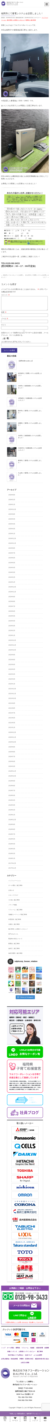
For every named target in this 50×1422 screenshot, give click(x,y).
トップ (3, 1348)
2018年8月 (11, 829)
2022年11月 (12, 645)
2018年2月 (11, 853)
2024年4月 (11, 567)
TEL (5, 1420)
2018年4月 (11, 844)
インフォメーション (14, 880)
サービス (15, 1420)
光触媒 (32, 1348)
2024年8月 (11, 548)
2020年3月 (11, 766)
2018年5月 (11, 839)
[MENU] (46, 4)
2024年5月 (11, 562)
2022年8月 (11, 659)
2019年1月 (11, 815)
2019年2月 (11, 810)
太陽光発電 (39, 1348)
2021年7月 (11, 713)
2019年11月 (12, 771)
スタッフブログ (13, 895)
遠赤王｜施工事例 (14, 948)
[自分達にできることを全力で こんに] (18, 984)
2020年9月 (11, 747)
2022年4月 (11, 674)
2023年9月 (11, 596)
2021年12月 (12, 689)
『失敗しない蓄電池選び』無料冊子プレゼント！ (25, 1414)
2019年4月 (11, 800)
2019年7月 (11, 790)
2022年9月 (11, 655)
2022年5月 (11, 669)
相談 (45, 1420)
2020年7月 (11, 756)
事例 (25, 1420)
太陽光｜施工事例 (14, 924)
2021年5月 (11, 723)
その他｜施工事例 (14, 900)
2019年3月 (11, 805)
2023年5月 (11, 616)
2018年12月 (12, 819)
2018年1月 (11, 858)
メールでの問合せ (21, 1305)
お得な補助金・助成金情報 (9, 1359)
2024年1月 (11, 582)
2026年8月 (11, 495)
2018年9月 (11, 824)
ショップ (35, 1420)
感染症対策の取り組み (42, 1359)
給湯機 (47, 1348)
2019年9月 (11, 781)
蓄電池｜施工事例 (31, 20)
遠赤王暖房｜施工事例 (15, 953)
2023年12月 (12, 587)
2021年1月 (11, 727)
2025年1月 (11, 533)
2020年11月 (12, 737)
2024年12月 (12, 538)
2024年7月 (11, 553)
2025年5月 (11, 519)
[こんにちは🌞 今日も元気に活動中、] (25, 977)
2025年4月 (11, 524)
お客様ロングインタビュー (27, 1351)
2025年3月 (11, 529)
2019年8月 (11, 785)
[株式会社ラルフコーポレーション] (12, 3)
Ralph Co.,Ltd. (22, 1408)
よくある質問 (38, 1355)
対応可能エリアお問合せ (15, 1355)
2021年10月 (12, 698)
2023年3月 (11, 626)
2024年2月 (11, 577)
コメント (5, 295)
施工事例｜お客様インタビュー (16, 20)
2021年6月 (11, 718)
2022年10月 (12, 650)
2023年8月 (11, 601)
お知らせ (11, 890)
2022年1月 (11, 684)
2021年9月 (11, 703)
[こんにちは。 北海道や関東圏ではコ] (39, 984)
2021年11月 (12, 693)
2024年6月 (11, 558)
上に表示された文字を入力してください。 (16, 342)
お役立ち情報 (25, 1362)
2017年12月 (12, 863)
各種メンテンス (12, 1351)
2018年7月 (11, 834)
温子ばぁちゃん (13, 934)
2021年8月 (11, 708)
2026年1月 (11, 504)
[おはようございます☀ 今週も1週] (39, 970)
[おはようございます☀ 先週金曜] (25, 970)
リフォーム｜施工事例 (15, 910)
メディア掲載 (12, 905)
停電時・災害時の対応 (26, 1359)
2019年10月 (12, 776)
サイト (3, 325)
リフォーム (25, 1348)
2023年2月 (11, 630)
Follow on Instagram (26, 997)
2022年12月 (12, 640)
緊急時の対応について (15, 939)
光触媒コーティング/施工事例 (17, 914)
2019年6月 (11, 795)
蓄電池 (18, 1348)
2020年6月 (11, 761)
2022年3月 (11, 679)
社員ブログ (28, 1355)
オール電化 (10, 1348)
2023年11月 (12, 592)
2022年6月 (11, 664)
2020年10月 (12, 742)
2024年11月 (12, 543)
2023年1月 (11, 635)
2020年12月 (12, 732)
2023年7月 (11, 606)
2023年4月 (11, 621)
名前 (4, 312)
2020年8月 (11, 752)
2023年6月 (11, 611)
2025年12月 (12, 509)
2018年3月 (11, 849)
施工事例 (40, 1351)
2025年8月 (11, 514)
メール (4, 318)
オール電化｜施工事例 (15, 885)
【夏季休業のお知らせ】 (25, 361)
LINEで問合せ (20, 1315)
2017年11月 (12, 868)
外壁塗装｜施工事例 (14, 919)
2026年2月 (11, 499)
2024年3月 (11, 572)
